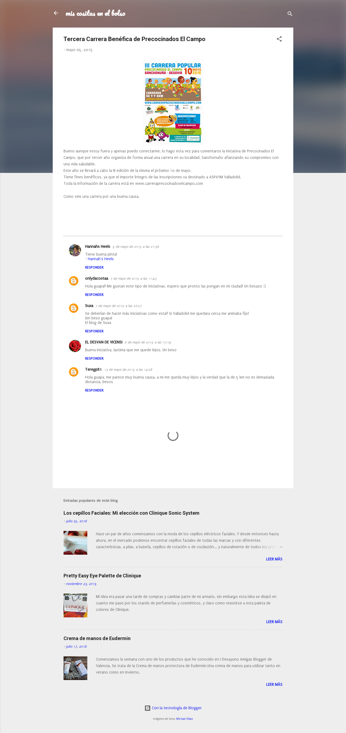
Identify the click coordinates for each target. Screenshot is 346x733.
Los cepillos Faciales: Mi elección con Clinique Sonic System (131, 513)
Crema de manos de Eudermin (97, 638)
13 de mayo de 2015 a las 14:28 (128, 369)
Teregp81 (93, 369)
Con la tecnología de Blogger (176, 708)
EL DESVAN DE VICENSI (103, 342)
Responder (94, 267)
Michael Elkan (184, 719)
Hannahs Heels (97, 246)
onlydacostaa (96, 278)
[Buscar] (290, 14)
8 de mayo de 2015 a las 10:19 (148, 342)
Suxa (89, 305)
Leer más (274, 559)
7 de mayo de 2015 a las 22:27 (118, 306)
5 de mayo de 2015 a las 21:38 (135, 247)
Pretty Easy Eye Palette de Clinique (102, 575)
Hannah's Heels (101, 259)
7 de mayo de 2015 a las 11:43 (133, 278)
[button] (279, 40)
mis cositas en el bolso (95, 13)
